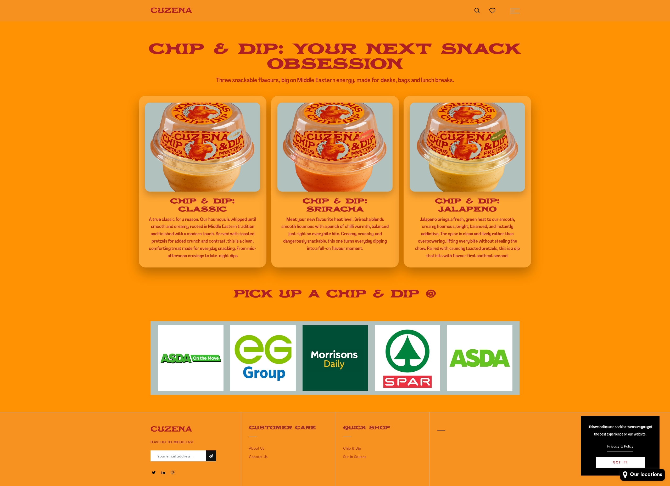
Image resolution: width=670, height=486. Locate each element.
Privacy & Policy (620, 446)
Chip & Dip (352, 448)
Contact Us (258, 456)
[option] (191, 358)
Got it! (620, 462)
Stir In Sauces (354, 456)
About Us (256, 448)
